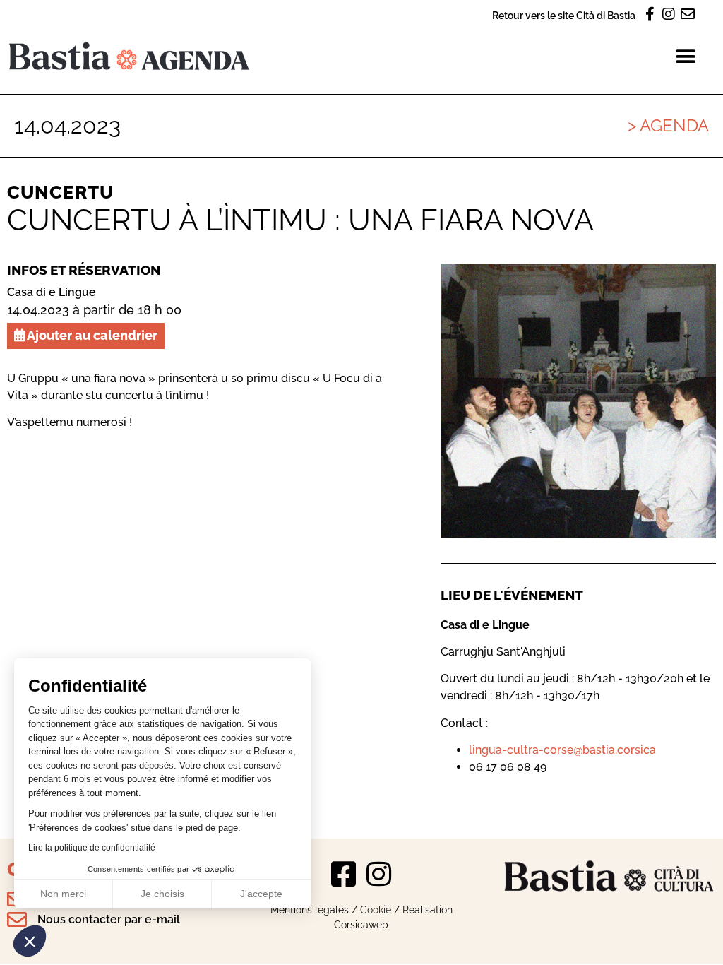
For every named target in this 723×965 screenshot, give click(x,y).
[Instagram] (379, 874)
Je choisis (162, 893)
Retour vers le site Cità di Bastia (563, 15)
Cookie (375, 910)
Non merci (63, 893)
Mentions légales (309, 910)
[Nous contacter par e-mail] (17, 920)
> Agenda (668, 125)
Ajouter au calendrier (91, 335)
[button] (30, 941)
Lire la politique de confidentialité (91, 848)
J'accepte (261, 893)
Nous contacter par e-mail (108, 919)
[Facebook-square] (344, 874)
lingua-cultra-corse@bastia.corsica (562, 750)
